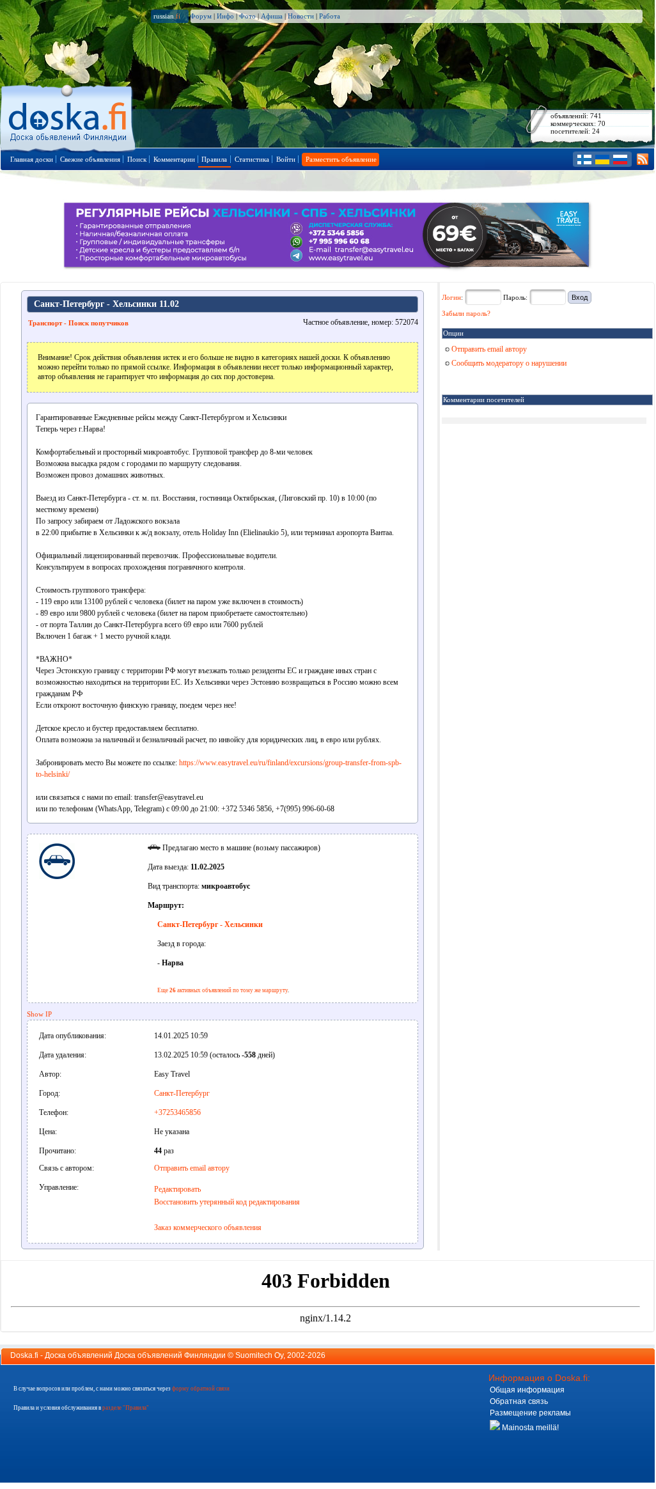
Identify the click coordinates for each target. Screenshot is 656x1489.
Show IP (39, 1014)
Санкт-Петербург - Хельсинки (210, 924)
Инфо (225, 16)
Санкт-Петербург (182, 1093)
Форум (201, 16)
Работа (329, 16)
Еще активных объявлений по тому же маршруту (222, 990)
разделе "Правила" (125, 1408)
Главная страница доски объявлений (68, 116)
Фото (247, 16)
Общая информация (527, 1389)
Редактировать (177, 1189)
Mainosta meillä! (529, 1427)
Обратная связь (519, 1401)
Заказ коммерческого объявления (208, 1227)
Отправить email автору (192, 1168)
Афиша (272, 16)
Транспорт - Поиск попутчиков (78, 323)
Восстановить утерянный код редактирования (227, 1201)
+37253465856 (177, 1112)
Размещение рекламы (530, 1412)
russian (166, 16)
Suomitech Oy (259, 1355)
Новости (301, 16)
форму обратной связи (201, 1388)
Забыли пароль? (466, 313)
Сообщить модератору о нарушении (507, 363)
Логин (451, 297)
